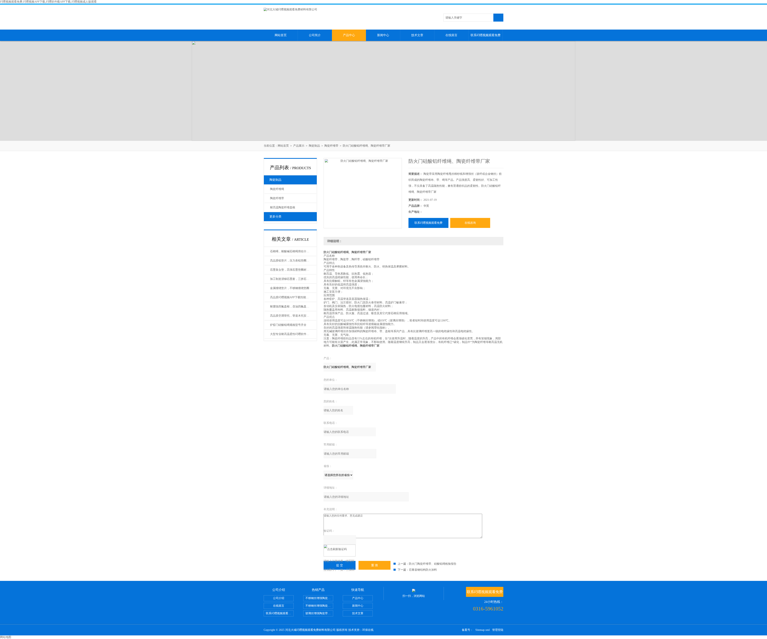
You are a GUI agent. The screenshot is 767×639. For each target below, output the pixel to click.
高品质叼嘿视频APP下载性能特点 (291, 297)
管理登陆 (497, 629)
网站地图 (5, 637)
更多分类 (275, 216)
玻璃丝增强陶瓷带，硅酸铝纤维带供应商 (319, 613)
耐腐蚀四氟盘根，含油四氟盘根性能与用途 (293, 306)
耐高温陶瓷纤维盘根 (282, 207)
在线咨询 (470, 222)
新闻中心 (383, 35)
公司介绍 (278, 598)
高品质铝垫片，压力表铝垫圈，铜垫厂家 (293, 260)
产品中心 (349, 35)
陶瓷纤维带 (331, 145)
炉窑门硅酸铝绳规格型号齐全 (288, 324)
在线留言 (451, 35)
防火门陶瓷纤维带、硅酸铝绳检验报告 (432, 563)
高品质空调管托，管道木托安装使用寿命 (293, 315)
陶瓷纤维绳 (277, 189)
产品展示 (298, 145)
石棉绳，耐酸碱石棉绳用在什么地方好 (293, 251)
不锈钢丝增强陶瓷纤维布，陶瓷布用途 (319, 598)
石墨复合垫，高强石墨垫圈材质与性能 (293, 269)
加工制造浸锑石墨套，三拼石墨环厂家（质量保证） (293, 278)
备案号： (467, 629)
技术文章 (417, 35)
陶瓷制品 (314, 145)
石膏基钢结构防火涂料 (423, 569)
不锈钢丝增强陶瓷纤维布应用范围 (319, 605)
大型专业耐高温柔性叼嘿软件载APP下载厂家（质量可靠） (293, 334)
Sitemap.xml (482, 629)
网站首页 (281, 35)
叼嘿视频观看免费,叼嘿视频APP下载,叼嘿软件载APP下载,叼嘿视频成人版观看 (48, 1)
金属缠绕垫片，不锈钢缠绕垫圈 (289, 288)
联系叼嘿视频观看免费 (486, 35)
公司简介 (315, 35)
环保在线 (368, 629)
